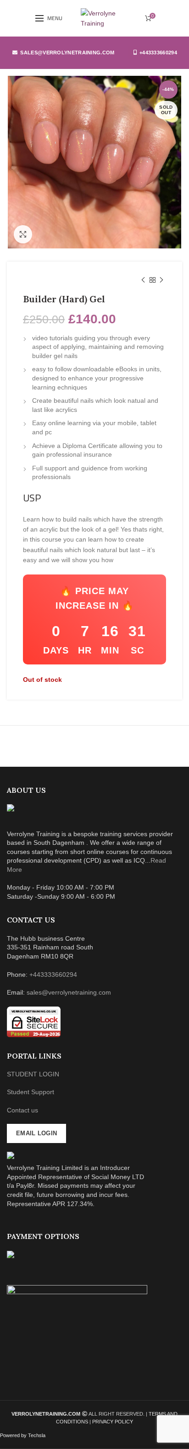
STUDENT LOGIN (33, 1074)
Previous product (143, 280)
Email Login (36, 1133)
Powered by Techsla (22, 1435)
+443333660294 (158, 52)
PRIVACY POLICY (112, 1421)
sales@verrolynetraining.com (67, 52)
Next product (161, 280)
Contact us (22, 1110)
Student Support (30, 1092)
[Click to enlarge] (23, 234)
